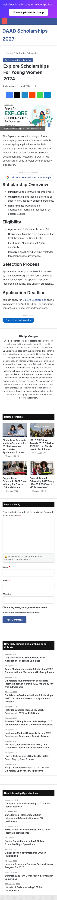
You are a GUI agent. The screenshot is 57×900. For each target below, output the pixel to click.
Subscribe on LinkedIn (18, 320)
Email (6, 580)
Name (6, 567)
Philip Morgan (9, 86)
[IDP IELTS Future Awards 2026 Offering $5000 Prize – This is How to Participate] (42, 430)
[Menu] (53, 36)
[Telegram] (47, 95)
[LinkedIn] (25, 95)
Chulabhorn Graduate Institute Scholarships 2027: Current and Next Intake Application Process (14, 446)
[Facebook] (9, 95)
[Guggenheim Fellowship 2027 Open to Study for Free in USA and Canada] (15, 468)
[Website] (20, 403)
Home (8, 53)
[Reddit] (32, 95)
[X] (17, 95)
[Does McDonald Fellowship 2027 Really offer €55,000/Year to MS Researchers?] (42, 468)
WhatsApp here (44, 4)
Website (7, 594)
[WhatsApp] (40, 95)
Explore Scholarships (34, 299)
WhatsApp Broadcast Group (28, 12)
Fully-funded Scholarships (26, 53)
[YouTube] (37, 403)
